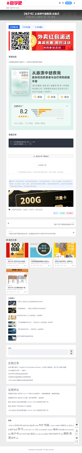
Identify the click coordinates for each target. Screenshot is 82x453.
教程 (55, 429)
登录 (69, 3)
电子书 (12, 8)
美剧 (42, 434)
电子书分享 (39, 210)
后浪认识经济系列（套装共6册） (63, 262)
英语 (51, 434)
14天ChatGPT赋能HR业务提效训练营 (20, 380)
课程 (66, 433)
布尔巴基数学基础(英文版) (25, 336)
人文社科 (52, 425)
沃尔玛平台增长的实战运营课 (18, 374)
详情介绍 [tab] (15, 27)
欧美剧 (69, 429)
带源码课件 (44, 430)
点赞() (70, 213)
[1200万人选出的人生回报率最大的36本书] (12, 303)
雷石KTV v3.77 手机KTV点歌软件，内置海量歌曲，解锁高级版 (38, 393)
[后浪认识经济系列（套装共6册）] (65, 250)
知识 (32, 433)
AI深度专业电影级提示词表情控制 (19, 377)
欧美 (66, 430)
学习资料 (26, 429)
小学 (33, 430)
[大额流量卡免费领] (41, 199)
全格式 (25, 210)
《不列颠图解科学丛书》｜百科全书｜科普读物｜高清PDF (35, 322)
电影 (28, 434)
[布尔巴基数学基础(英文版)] (12, 338)
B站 (28, 425)
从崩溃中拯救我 (16, 210)
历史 (70, 425)
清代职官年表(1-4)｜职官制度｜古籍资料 (29, 315)
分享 (56, 213)
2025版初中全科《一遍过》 (17, 370)
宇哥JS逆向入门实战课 (23, 406)
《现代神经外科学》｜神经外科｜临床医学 (30, 329)
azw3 (24, 425)
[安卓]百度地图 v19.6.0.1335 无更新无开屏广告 (32, 402)
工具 (39, 430)
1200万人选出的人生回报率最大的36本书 (30, 301)
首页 (7, 8)
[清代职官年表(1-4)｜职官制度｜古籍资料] (12, 317)
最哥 (9, 402)
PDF (41, 425)
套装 (15, 429)
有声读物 (61, 430)
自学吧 (40, 450)
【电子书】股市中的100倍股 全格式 (17, 262)
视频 (62, 434)
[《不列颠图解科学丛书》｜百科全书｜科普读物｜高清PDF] (12, 324)
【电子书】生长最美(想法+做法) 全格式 (17, 288)
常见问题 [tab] (27, 27)
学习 (20, 429)
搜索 (9, 348)
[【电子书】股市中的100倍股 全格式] (17, 250)
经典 (39, 434)
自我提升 (46, 434)
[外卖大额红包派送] (41, 42)
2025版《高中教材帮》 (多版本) (33, 398)
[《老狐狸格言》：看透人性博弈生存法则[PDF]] (12, 310)
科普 (36, 434)
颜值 (17, 438)
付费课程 (57, 425)
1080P (10, 425)
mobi (36, 425)
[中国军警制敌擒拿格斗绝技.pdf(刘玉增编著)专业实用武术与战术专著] (41, 250)
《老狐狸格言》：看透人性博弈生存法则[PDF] (31, 308)
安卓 (30, 430)
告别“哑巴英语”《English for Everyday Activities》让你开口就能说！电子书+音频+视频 (37, 367)
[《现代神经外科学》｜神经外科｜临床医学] (12, 331)
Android (18, 425)
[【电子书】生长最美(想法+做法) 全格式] (17, 276)
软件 (13, 437)
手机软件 (50, 430)
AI (13, 425)
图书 (12, 429)
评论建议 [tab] (40, 27)
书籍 (46, 425)
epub (32, 425)
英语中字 (56, 433)
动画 (67, 425)
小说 (36, 429)
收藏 (63, 213)
